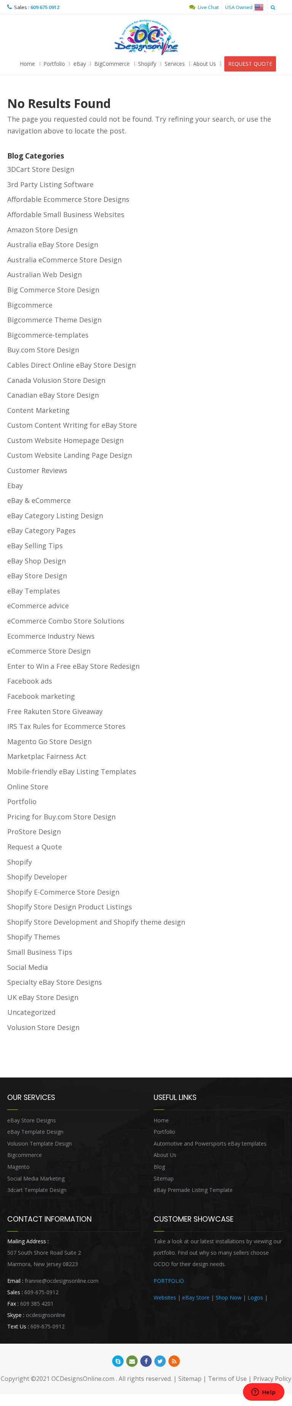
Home (27, 63)
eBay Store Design (37, 575)
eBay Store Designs (31, 1120)
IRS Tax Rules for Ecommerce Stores (66, 726)
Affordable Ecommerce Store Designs (68, 199)
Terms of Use (227, 1378)
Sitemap (164, 1178)
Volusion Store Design (43, 1027)
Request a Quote (34, 846)
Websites (165, 1297)
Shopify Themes (33, 936)
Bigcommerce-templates (48, 335)
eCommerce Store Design (48, 650)
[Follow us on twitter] (160, 1361)
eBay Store (195, 1297)
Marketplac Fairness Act (46, 756)
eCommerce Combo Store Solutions (65, 620)
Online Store (27, 786)
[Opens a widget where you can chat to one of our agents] (263, 1392)
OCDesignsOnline (146, 37)
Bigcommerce (29, 304)
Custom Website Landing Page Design (69, 455)
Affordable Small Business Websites (65, 214)
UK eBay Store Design (42, 997)
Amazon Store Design (42, 229)
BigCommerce (112, 63)
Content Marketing (38, 410)
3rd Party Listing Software (50, 184)
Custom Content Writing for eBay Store (72, 425)
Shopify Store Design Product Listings (69, 906)
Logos (255, 1297)
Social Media (27, 967)
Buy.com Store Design (43, 349)
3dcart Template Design (37, 1189)
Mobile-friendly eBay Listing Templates (71, 771)
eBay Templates (33, 590)
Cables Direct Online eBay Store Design (71, 365)
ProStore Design (34, 831)
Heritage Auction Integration (188, 1308)
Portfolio (54, 63)
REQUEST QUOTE (250, 63)
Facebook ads (29, 681)
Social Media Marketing (36, 1178)
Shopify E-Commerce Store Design (63, 892)
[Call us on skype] (118, 1361)
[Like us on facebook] (146, 1361)
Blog (159, 1166)
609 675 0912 (44, 7)
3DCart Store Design (40, 169)
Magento (18, 1166)
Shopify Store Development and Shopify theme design (96, 922)
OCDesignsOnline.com (82, 1378)
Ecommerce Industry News (51, 636)
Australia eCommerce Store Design (64, 259)
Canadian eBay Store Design (53, 395)
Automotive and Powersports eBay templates (210, 1143)
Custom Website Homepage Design (65, 440)
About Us (204, 63)
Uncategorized (31, 1012)
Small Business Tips (39, 952)
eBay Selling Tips (35, 545)
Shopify (147, 63)
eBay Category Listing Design (55, 515)
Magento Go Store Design (49, 741)
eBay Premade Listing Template (193, 1189)
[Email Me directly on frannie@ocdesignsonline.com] (132, 1361)
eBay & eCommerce (39, 500)
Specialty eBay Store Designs (54, 982)
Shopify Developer (37, 876)
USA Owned (239, 7)
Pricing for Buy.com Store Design (61, 816)
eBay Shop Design (36, 560)
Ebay (15, 485)
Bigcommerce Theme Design (54, 319)
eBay (79, 63)
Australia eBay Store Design (52, 244)
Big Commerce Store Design (53, 289)
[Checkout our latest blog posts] (174, 1361)
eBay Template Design (35, 1131)
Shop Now (228, 1297)
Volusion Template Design (39, 1143)
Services (175, 63)
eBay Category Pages (41, 530)
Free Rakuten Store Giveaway (55, 711)
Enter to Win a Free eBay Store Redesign (73, 666)
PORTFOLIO (169, 1280)
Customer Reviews (37, 470)
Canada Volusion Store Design (56, 380)
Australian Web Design (44, 274)
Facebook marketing (41, 696)
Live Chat (208, 7)
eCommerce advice (38, 605)
